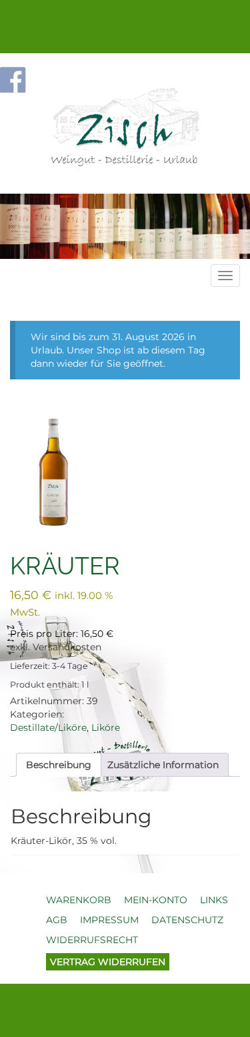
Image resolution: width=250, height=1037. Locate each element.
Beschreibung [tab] (58, 765)
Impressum (109, 920)
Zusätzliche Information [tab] (163, 765)
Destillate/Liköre (48, 727)
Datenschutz (187, 920)
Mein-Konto (155, 900)
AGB (56, 920)
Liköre (105, 727)
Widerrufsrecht (92, 940)
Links (214, 900)
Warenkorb (78, 900)
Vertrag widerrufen (107, 962)
